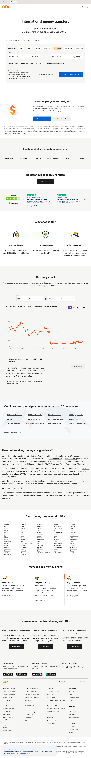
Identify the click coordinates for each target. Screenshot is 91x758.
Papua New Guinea (26, 543)
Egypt (6, 530)
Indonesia (40, 534)
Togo (38, 551)
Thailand (23, 551)
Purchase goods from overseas (56, 708)
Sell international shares (53, 711)
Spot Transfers (7, 703)
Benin (5, 526)
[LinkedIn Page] (66, 666)
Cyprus (39, 528)
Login (82, 7)
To (51, 52)
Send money (50, 694)
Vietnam (23, 554)
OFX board (72, 726)
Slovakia (23, 547)
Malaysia (39, 537)
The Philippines (58, 543)
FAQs (40, 681)
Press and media (51, 723)
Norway (56, 541)
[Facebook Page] (63, 666)
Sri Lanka (40, 549)
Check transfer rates (53, 691)
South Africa (73, 547)
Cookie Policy (26, 753)
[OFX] (5, 6)
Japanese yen (13, 423)
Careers (71, 732)
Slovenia (39, 547)
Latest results (73, 712)
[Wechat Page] (74, 666)
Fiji (54, 530)
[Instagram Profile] (82, 666)
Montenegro (40, 539)
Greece (39, 532)
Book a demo (82, 681)
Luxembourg (24, 537)
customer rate (55, 459)
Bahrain (56, 524)
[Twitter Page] (70, 666)
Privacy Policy (73, 700)
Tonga (55, 551)
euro (10, 419)
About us (71, 691)
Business (5, 2)
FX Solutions (6, 700)
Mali (55, 537)
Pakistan (6, 543)
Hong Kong (73, 532)
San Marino (40, 545)
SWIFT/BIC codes (30, 706)
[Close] (53, 747)
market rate (70, 459)
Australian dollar (14, 415)
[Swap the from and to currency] (45, 56)
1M (74, 307)
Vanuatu (72, 552)
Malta (71, 537)
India (22, 534)
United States (58, 552)
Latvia (55, 536)
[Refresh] (7, 40)
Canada (72, 526)
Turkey (72, 551)
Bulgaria (39, 526)
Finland (72, 530)
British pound (34, 419)
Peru (38, 543)
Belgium (72, 524)
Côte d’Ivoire (24, 528)
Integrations (6, 725)
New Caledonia (8, 541)
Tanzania (7, 551)
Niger (38, 541)
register (25, 76)
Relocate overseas (52, 703)
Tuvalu (6, 552)
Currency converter (30, 691)
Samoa (23, 545)
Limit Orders (6, 706)
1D (66, 307)
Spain (22, 549)
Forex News (28, 717)
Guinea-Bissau (58, 532)
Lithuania (7, 537)
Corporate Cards (7, 697)
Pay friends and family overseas (56, 700)
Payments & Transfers (9, 694)
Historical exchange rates (32, 697)
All (84, 307)
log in (10, 78)
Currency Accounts (8, 708)
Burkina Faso (57, 526)
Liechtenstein (74, 536)
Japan (22, 536)
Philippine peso (55, 423)
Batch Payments (7, 722)
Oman (71, 541)
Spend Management (8, 714)
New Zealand (25, 541)
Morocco (56, 539)
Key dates (72, 714)
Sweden (56, 549)
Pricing (5, 727)
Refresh (38, 40)
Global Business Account (10, 691)
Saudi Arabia (57, 545)
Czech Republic (58, 528)
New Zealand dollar (36, 423)
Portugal (6, 545)
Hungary (6, 534)
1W (70, 307)
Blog (26, 720)
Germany (23, 532)
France (6, 532)
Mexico (6, 539)
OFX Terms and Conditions (56, 131)
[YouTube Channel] (78, 666)
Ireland (56, 534)
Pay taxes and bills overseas (55, 706)
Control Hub (6, 711)
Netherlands (73, 539)
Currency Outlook (30, 714)
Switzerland (73, 549)
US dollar (73, 419)
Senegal (72, 545)
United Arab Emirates (43, 552)
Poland (72, 543)
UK (21, 552)
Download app (51, 697)
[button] (22, 48)
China (6, 528)
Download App (7, 730)
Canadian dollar (35, 415)
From (9, 52)
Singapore (7, 547)
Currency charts (29, 703)
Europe (39, 530)
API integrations (51, 720)
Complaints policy (74, 697)
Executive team (73, 729)
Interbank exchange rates (32, 694)
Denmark (72, 528)
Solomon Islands (58, 547)
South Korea (7, 549)
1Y (77, 307)
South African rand (77, 423)
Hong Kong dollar (56, 419)
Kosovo (39, 536)
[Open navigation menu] (87, 6)
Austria (39, 524)
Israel (71, 534)
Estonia (23, 530)
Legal (70, 694)
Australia (23, 524)
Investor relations (74, 717)
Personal (13, 2)
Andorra (6, 524)
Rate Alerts (28, 700)
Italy (5, 536)
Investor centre (73, 709)
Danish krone (54, 415)
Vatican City (7, 554)
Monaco (23, 539)
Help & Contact (60, 681)
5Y (80, 307)
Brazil (22, 526)
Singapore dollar (76, 415)
